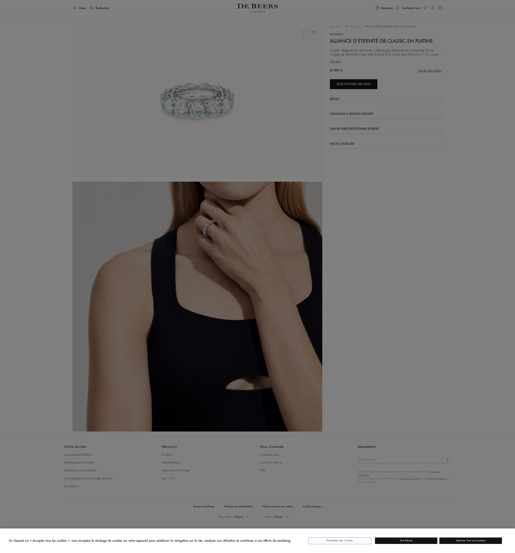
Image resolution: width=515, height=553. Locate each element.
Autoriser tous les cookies (470, 540)
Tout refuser (406, 540)
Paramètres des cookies (339, 540)
